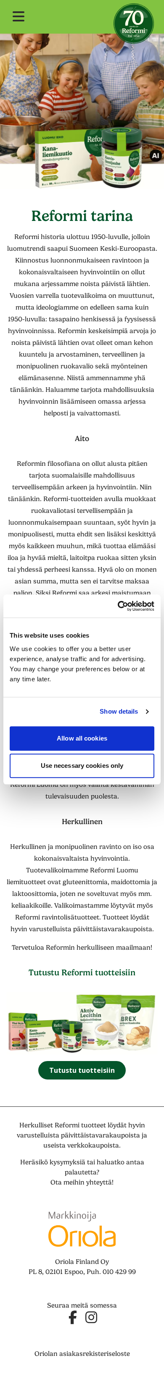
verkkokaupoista (93, 1145)
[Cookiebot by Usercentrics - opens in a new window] (118, 606)
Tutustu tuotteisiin (82, 1070)
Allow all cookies (82, 738)
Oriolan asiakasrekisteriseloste (82, 1354)
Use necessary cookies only (82, 765)
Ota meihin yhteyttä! (82, 1182)
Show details (119, 711)
